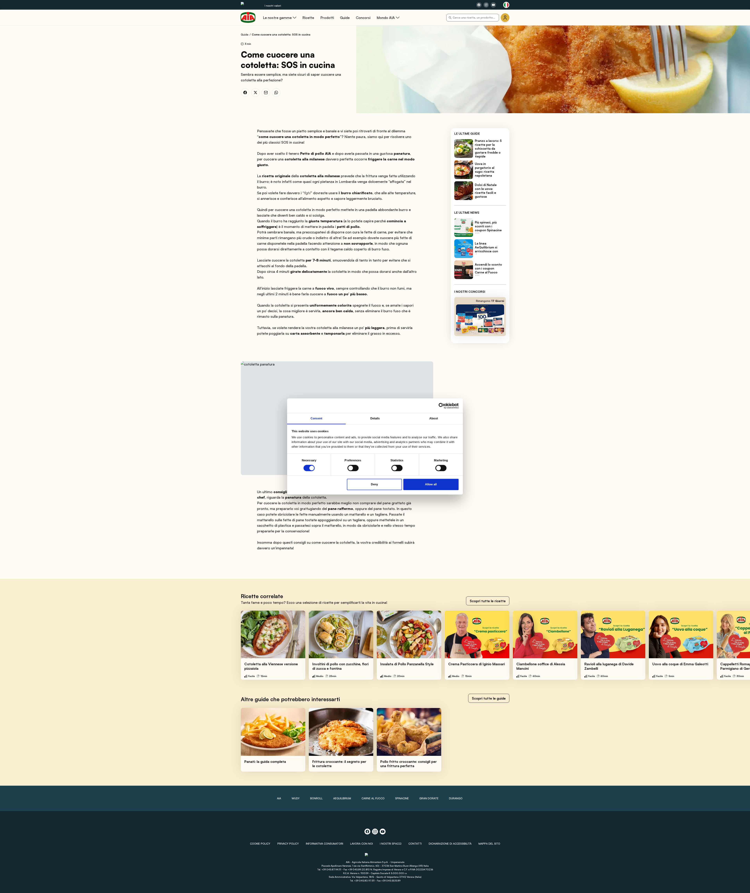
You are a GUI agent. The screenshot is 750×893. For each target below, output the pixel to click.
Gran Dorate (428, 798)
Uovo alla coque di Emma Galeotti (680, 664)
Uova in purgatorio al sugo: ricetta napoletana (484, 169)
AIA (279, 798)
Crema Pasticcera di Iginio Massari (476, 664)
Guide (244, 34)
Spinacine (402, 798)
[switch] (353, 468)
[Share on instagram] (486, 5)
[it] (506, 5)
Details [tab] (375, 418)
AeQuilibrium (342, 798)
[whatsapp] (276, 92)
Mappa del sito (489, 843)
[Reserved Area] (505, 17)
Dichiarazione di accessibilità (450, 843)
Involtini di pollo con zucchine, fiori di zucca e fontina (340, 666)
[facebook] (245, 92)
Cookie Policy (260, 843)
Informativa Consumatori (324, 843)
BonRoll (316, 798)
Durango (455, 798)
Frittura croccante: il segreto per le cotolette (339, 763)
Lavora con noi (361, 843)
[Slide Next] (738, 645)
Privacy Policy (288, 843)
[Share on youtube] (493, 5)
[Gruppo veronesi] (375, 856)
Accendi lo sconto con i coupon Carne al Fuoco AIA (488, 270)
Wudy (296, 798)
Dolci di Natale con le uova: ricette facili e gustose (486, 190)
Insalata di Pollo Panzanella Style (407, 664)
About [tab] (433, 418)
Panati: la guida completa (265, 761)
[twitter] (255, 92)
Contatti (415, 843)
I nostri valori (273, 5)
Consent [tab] (316, 418)
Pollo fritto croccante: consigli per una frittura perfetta (408, 763)
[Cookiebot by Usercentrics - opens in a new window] (441, 406)
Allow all (431, 484)
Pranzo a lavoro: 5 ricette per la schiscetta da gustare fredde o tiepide (488, 148)
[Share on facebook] (479, 5)
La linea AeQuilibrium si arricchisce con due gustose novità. (486, 251)
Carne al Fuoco (373, 798)
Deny (374, 484)
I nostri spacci (390, 843)
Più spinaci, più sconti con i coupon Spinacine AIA (488, 228)
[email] (266, 92)
